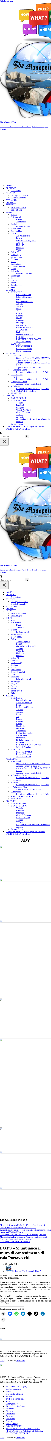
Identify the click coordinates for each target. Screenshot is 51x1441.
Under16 (20, 247)
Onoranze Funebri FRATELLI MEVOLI (33, 358)
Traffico (19, 306)
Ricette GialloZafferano (15, 1406)
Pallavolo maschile (24, 273)
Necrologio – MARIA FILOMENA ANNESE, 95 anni (23, 1234)
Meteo (18, 309)
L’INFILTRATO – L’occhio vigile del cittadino (25, 426)
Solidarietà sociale (23, 341)
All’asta (19, 304)
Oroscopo (20, 323)
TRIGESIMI (16, 393)
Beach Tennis (16, 229)
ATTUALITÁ (12, 200)
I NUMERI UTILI (24, 346)
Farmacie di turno (23, 294)
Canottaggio (16, 254)
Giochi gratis (11, 1411)
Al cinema (10, 1409)
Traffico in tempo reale (15, 1399)
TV (17, 311)
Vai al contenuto (6, 1)
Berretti (19, 238)
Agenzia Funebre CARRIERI (28, 367)
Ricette (19, 313)
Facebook (20, 405)
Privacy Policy (17, 424)
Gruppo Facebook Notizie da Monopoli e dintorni (33, 420)
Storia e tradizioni (23, 351)
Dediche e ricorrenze (24, 334)
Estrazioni (10, 1421)
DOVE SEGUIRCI (14, 1426)
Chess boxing (16, 257)
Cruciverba (20, 320)
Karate (19, 219)
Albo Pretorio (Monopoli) (16, 1386)
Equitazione (16, 264)
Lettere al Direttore (24, 348)
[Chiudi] (4, 441)
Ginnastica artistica (19, 266)
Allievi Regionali (23, 236)
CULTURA (11, 203)
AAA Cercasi (21, 330)
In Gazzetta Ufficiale (24, 302)
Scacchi (14, 280)
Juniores (19, 243)
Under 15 (20, 245)
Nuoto (13, 269)
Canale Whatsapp (23, 410)
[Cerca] (1, 433)
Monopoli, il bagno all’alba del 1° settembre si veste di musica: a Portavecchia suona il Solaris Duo (22, 1226)
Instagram (20, 407)
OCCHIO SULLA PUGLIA (18, 429)
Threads (19, 414)
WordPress (20, 1360)
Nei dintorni (16, 190)
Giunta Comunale (18, 198)
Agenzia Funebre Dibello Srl (28, 360)
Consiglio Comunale (19, 195)
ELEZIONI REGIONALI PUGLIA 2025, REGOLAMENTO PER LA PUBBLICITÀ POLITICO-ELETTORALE (24, 1430)
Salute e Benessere (24, 297)
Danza (13, 261)
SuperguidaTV (12, 1404)
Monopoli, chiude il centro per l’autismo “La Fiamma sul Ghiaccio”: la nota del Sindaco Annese (23, 1238)
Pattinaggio (15, 276)
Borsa (18, 299)
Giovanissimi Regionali (26, 240)
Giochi (19, 318)
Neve (2, 1360)
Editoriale (20, 337)
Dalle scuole (21, 332)
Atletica (14, 215)
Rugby (14, 278)
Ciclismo (14, 259)
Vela (13, 287)
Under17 (20, 250)
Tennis (13, 283)
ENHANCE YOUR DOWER (28, 339)
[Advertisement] (25, 157)
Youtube (19, 403)
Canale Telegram (23, 412)
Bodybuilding (16, 231)
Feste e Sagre (16, 210)
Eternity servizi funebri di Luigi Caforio (32, 372)
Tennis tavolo (16, 285)
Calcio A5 (15, 252)
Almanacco (21, 325)
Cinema (19, 316)
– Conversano (16, 374)
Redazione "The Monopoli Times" (26, 1271)
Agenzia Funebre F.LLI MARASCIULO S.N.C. (33, 364)
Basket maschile (23, 226)
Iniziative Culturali (18, 207)
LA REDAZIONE (19, 398)
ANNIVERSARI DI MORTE (23, 391)
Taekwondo (21, 222)
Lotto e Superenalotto (25, 327)
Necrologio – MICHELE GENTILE (15, 1241)
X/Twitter (20, 417)
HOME (9, 186)
